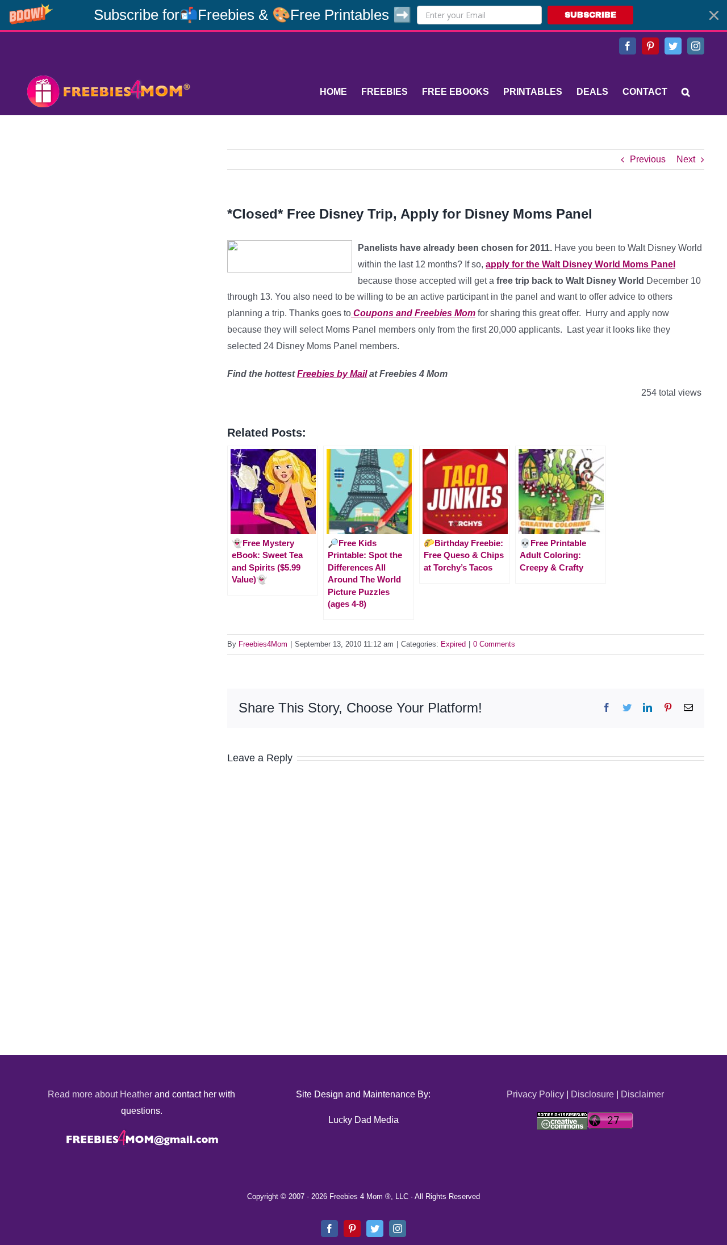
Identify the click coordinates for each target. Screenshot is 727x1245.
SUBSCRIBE (590, 15)
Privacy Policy (535, 1094)
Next (685, 159)
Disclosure (592, 1094)
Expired (453, 644)
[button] (363, 15)
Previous (648, 159)
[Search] (686, 92)
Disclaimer (642, 1094)
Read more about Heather (100, 1094)
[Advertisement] (108, 220)
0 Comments (494, 644)
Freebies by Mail (332, 374)
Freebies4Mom (263, 644)
